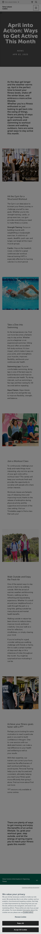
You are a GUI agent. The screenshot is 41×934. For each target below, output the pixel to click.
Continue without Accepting (30, 887)
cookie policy (28, 912)
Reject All (20, 923)
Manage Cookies (20, 917)
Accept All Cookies (20, 930)
